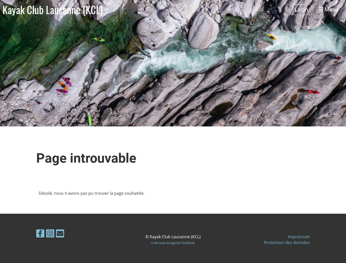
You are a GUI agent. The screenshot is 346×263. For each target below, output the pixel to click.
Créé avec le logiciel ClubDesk (173, 242)
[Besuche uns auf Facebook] (40, 234)
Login (301, 9)
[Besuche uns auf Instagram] (50, 234)
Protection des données (287, 242)
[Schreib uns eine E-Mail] (60, 234)
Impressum (299, 236)
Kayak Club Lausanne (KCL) (53, 10)
